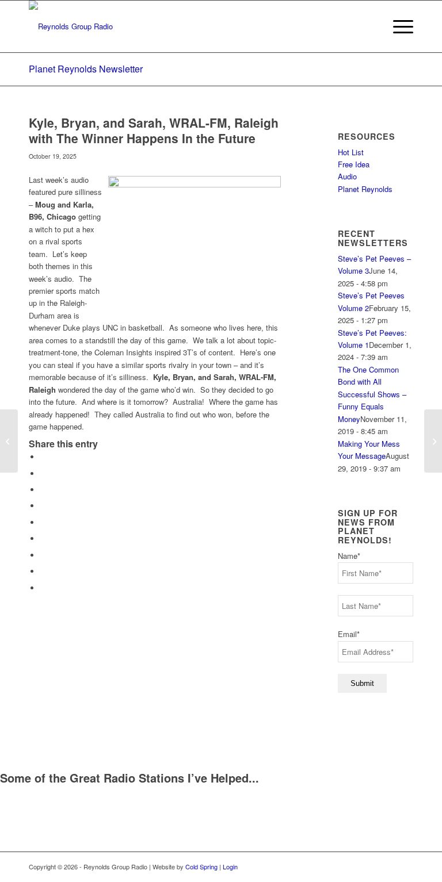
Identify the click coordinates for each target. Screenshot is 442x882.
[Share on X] (43, 473)
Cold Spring (201, 866)
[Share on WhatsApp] (43, 489)
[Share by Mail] (43, 587)
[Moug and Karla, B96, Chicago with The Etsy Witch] (9, 441)
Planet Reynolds (365, 188)
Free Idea (353, 164)
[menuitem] (397, 26)
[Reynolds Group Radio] (71, 26)
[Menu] (397, 26)
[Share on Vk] (43, 555)
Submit (362, 683)
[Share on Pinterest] (43, 505)
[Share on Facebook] (43, 456)
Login (230, 866)
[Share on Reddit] (43, 571)
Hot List (351, 152)
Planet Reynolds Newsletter (86, 68)
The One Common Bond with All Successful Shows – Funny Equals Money (372, 394)
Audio (347, 176)
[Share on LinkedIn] (43, 522)
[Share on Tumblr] (43, 538)
